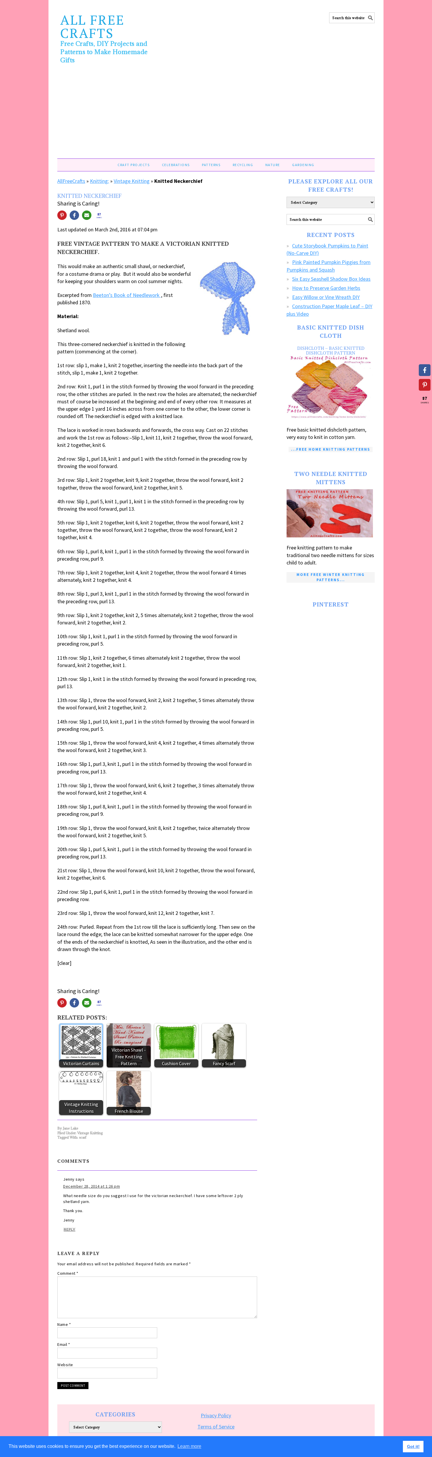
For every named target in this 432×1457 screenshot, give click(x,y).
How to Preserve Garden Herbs (326, 288)
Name (64, 1324)
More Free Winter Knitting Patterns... (331, 577)
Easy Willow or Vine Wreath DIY (326, 297)
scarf (82, 1137)
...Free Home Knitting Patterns (330, 449)
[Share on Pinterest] (62, 215)
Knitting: (99, 181)
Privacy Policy (216, 1415)
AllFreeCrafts (71, 181)
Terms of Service (216, 1426)
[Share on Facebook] (74, 215)
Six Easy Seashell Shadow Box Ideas (331, 278)
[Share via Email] (86, 215)
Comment (67, 1273)
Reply (69, 1229)
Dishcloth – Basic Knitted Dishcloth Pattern (330, 350)
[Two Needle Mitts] (331, 513)
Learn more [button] (189, 1446)
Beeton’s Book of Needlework (127, 295)
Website (65, 1364)
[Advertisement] (216, 114)
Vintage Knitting (132, 181)
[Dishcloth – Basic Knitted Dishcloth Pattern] (331, 388)
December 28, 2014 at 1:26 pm (91, 1186)
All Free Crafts (92, 26)
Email (63, 1344)
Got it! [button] (413, 1446)
